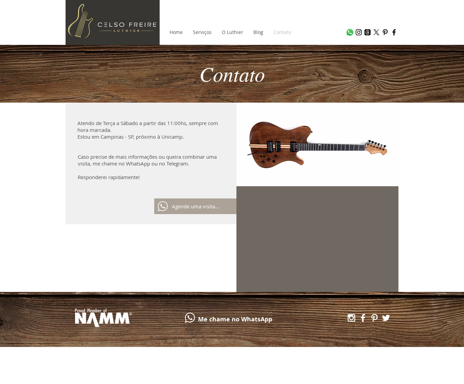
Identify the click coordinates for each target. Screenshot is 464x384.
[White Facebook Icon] (363, 318)
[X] (376, 32)
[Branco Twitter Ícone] (386, 318)
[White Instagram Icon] (351, 318)
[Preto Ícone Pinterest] (385, 32)
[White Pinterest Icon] (374, 318)
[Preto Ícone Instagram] (359, 32)
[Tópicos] (367, 32)
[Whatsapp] (350, 32)
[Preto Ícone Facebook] (394, 32)
